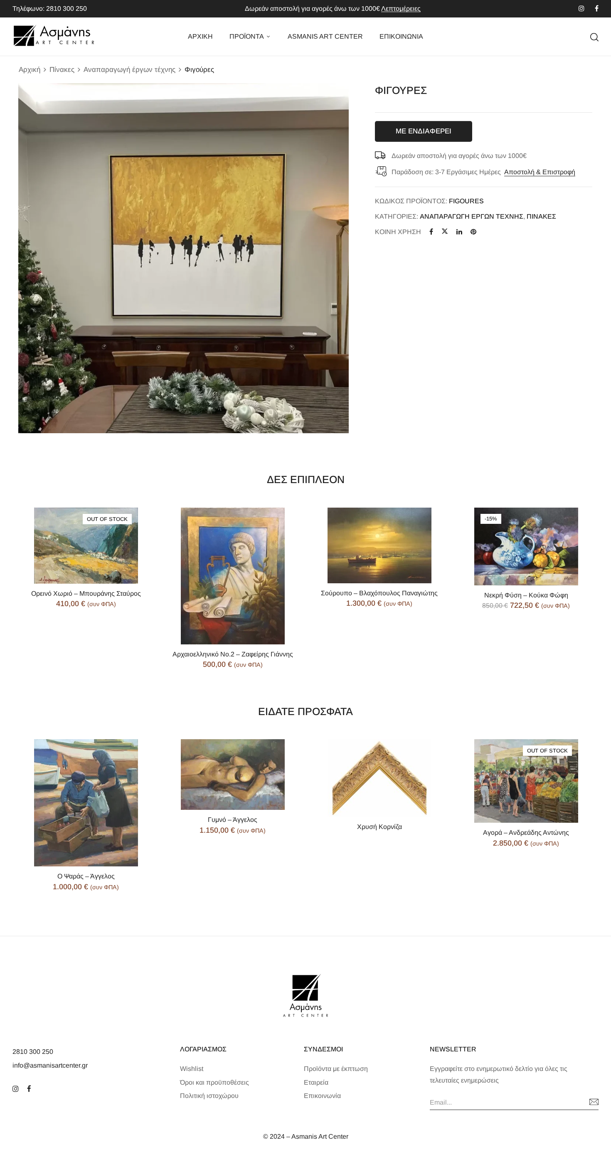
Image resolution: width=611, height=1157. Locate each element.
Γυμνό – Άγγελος (232, 819)
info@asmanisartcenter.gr (50, 1065)
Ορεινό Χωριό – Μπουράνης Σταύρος (86, 593)
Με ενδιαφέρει (423, 131)
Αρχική (29, 70)
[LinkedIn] (459, 231)
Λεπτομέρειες (401, 8)
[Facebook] (431, 231)
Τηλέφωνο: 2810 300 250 (49, 8)
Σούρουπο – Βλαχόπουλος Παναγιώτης (379, 593)
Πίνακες (61, 70)
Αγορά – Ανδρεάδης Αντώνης (526, 832)
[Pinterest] (473, 231)
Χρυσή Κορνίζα (379, 826)
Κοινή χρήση (398, 231)
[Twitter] (444, 231)
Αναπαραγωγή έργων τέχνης (129, 70)
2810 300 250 (32, 1051)
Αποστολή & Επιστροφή (539, 171)
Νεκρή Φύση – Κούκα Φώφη (526, 595)
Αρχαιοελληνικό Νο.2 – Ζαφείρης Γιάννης (232, 654)
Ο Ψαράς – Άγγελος (86, 876)
